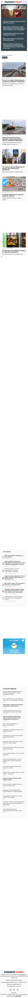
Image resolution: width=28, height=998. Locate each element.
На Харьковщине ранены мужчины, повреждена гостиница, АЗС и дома (12, 711)
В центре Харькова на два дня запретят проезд (13, 195)
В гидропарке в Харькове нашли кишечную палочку (13, 34)
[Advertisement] (14, 104)
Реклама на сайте (23, 982)
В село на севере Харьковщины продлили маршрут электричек (13, 80)
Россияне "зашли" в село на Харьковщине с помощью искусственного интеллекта (12, 570)
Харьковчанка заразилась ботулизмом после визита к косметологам (13, 705)
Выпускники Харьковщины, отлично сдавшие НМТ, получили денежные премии (12, 760)
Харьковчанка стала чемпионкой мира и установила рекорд (13, 748)
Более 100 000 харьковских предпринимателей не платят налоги (12, 809)
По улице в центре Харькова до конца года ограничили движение (13, 168)
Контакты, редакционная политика (14, 980)
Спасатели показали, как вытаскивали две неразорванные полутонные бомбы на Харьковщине (13, 803)
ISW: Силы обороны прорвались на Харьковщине (13, 39)
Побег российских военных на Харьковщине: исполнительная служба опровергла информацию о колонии (14, 46)
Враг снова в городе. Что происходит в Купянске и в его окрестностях (15, 584)
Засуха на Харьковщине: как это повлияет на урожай (13, 753)
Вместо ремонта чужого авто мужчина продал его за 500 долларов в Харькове (13, 699)
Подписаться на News (1, 256)
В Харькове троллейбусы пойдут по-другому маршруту (13, 251)
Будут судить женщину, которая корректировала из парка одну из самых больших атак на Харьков (14, 28)
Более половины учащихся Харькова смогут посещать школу (12, 784)
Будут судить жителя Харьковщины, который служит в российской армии (12, 790)
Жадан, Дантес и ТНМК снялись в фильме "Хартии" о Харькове (13, 773)
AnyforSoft (18, 996)
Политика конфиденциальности (14, 984)
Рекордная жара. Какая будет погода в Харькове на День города (13, 742)
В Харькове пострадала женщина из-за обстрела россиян (13, 730)
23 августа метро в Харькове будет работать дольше (14, 22)
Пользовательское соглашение (14, 986)
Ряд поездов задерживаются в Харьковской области (11, 724)
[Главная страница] (14, 972)
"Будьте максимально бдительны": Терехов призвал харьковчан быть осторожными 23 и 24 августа (12, 718)
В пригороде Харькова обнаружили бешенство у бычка (12, 767)
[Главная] (13, 2)
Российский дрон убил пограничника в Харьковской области (13, 736)
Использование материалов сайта (9, 982)
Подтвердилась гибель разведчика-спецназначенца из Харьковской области (14, 598)
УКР (24, 2)
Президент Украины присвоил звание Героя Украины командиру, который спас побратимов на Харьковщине (14, 590)
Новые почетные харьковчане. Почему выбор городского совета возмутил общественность (15, 577)
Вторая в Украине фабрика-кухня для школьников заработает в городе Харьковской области (12, 693)
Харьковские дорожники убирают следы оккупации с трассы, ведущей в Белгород (12, 138)
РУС (15, 993)
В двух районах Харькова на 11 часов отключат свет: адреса (12, 796)
